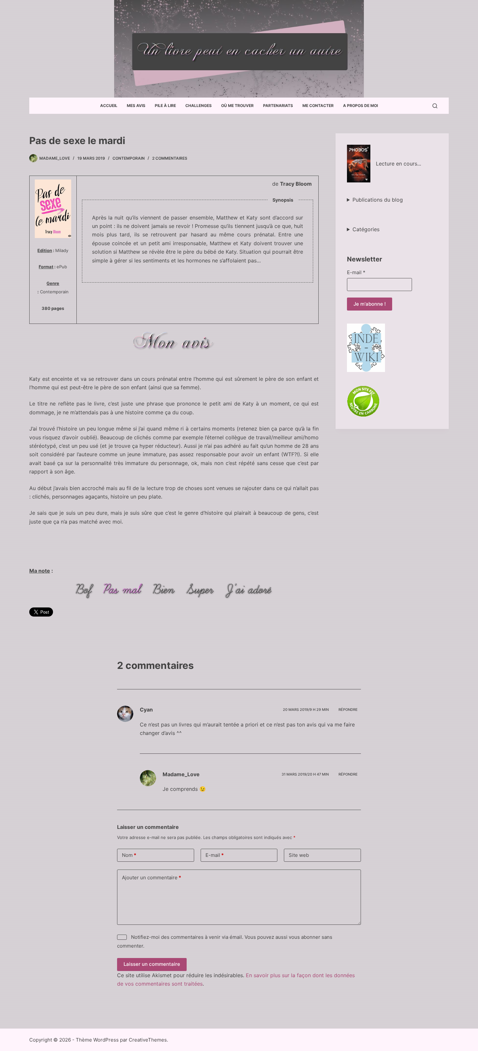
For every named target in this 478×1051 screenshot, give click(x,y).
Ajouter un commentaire (151, 877)
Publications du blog (377, 199)
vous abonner (304, 937)
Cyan (146, 709)
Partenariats (278, 105)
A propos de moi (360, 105)
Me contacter (318, 105)
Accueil (108, 105)
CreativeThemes (148, 1040)
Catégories (365, 229)
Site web (299, 855)
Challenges (198, 105)
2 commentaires (169, 158)
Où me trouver (237, 105)
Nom (129, 855)
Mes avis (136, 105)
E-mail (356, 272)
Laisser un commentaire (152, 964)
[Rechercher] (434, 105)
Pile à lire (165, 105)
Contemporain (129, 158)
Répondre (348, 709)
